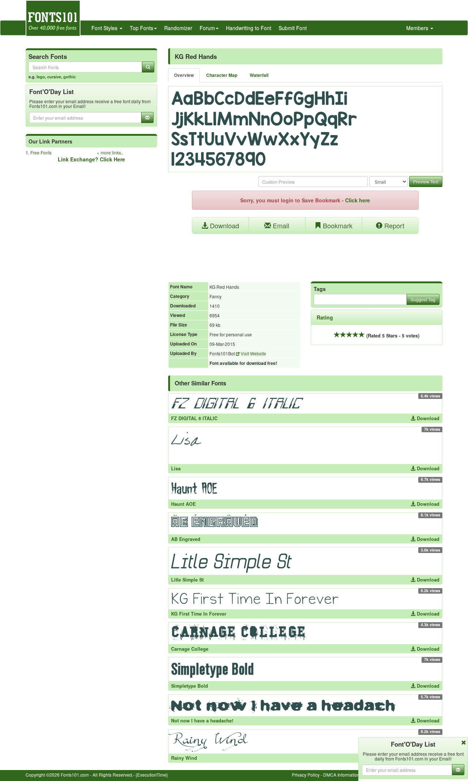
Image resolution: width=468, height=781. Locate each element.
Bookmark (336, 225)
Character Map (221, 75)
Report (393, 225)
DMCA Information (341, 774)
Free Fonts (41, 152)
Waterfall (259, 75)
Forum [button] (207, 27)
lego (41, 76)
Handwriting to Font (248, 27)
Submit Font (293, 27)
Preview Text (425, 181)
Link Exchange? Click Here (91, 159)
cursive (54, 76)
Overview (184, 75)
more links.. (112, 152)
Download (223, 225)
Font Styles (105, 27)
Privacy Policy (306, 774)
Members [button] (418, 27)
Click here (357, 200)
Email (280, 225)
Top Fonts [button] (141, 27)
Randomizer (178, 27)
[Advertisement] (305, 254)
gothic (69, 76)
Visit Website (252, 353)
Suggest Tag (423, 299)
